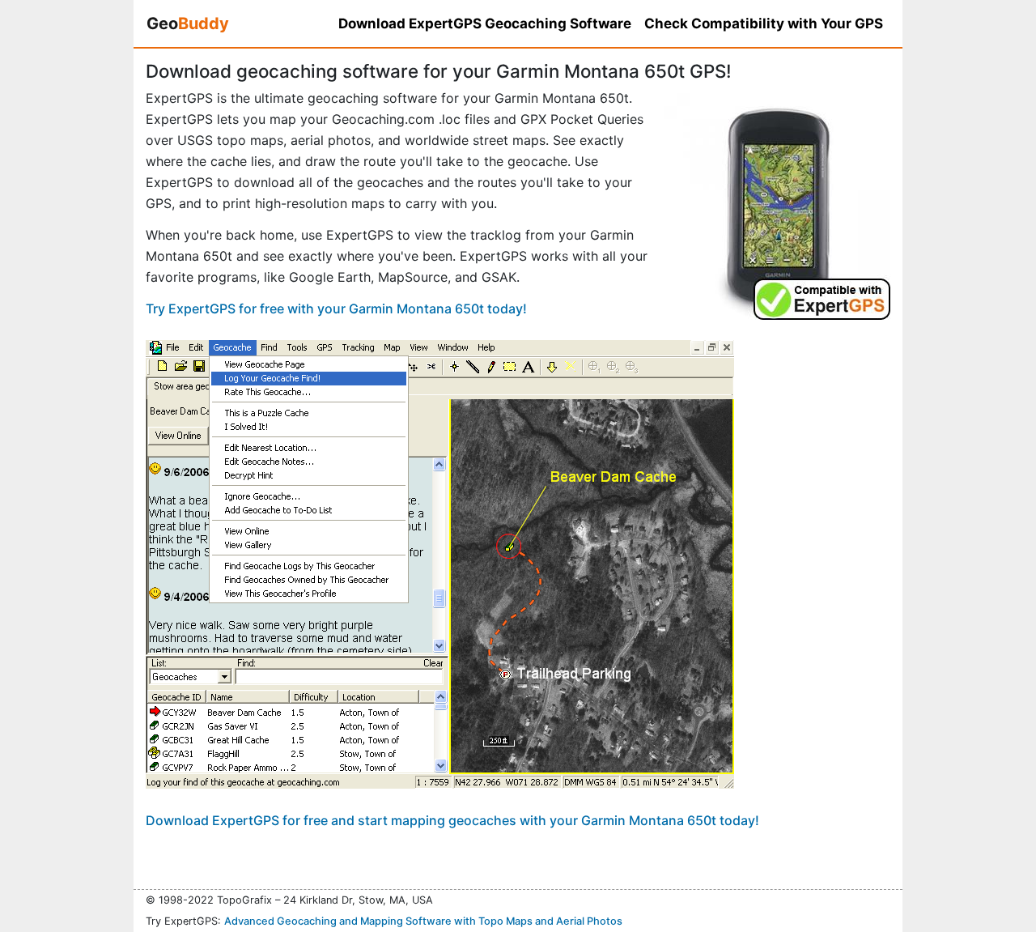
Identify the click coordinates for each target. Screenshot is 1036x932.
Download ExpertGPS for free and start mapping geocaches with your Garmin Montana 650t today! (452, 820)
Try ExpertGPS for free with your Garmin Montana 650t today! (336, 308)
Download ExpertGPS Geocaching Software (484, 23)
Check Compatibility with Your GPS (763, 23)
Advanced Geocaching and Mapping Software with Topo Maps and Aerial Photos (423, 921)
